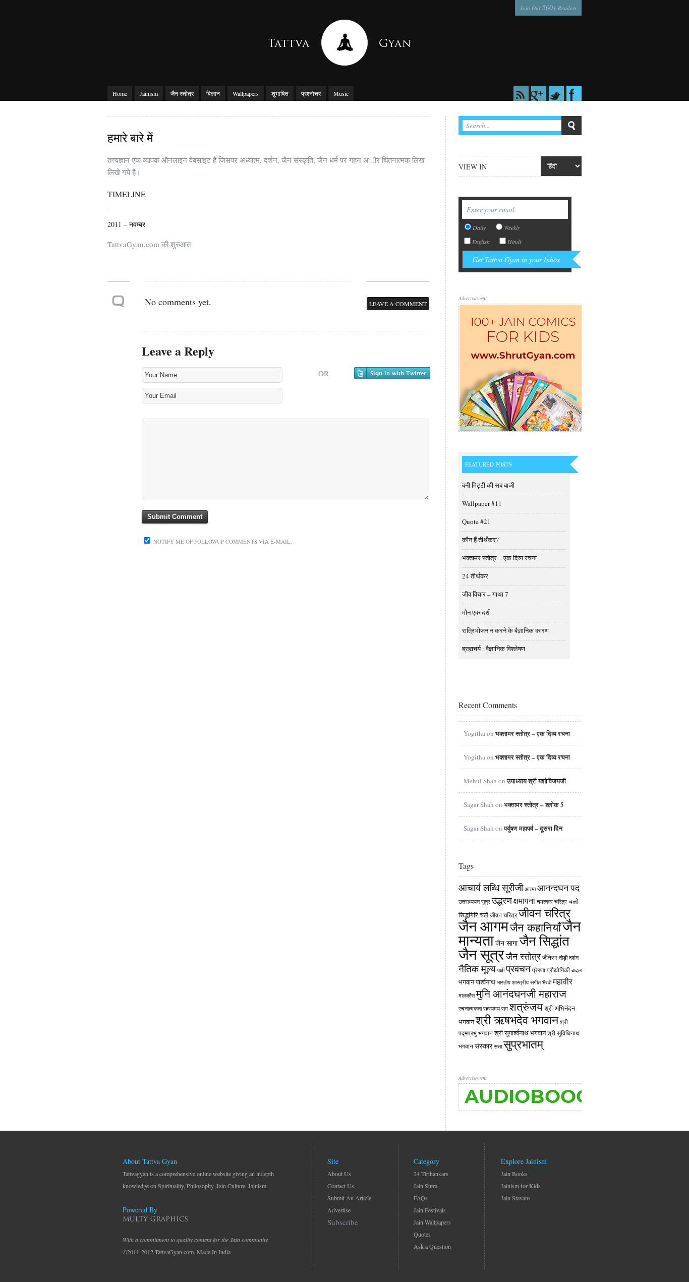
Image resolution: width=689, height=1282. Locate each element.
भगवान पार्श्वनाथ (476, 981)
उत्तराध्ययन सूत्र (474, 901)
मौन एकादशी (476, 612)
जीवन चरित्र (503, 915)
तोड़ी (563, 957)
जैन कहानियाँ (535, 927)
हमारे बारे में (130, 138)
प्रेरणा (538, 970)
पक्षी (500, 970)
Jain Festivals (430, 1210)
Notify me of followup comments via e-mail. (222, 541)
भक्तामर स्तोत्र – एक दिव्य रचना (499, 557)
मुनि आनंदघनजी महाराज (521, 993)
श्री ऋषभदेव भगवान (517, 1019)
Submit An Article (349, 1198)
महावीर (562, 981)
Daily (479, 227)
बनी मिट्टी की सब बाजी (488, 485)
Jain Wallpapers (432, 1222)
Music (341, 93)
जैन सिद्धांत (544, 940)
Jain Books (514, 1174)
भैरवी (546, 982)
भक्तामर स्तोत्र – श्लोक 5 (534, 804)
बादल (576, 970)
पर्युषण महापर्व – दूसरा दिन (533, 828)
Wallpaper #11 (482, 503)
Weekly (512, 227)
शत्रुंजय (526, 1007)
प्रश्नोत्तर (311, 93)
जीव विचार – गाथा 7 (485, 594)
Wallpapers (246, 93)
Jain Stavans (516, 1198)
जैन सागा (507, 943)
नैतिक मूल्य (477, 968)
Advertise (339, 1210)
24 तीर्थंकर (475, 575)
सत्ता (498, 1046)
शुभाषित (280, 93)
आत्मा (530, 889)
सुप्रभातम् (523, 1044)
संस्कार (483, 1046)
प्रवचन (518, 968)
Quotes (422, 1234)
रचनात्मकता (470, 1008)
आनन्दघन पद (558, 888)
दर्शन (574, 957)
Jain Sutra (425, 1186)
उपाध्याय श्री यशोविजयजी (536, 780)
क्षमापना (524, 900)
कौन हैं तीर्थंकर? (480, 539)
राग (504, 1008)
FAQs (421, 1198)
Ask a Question (432, 1246)
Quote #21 (476, 521)
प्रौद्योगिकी (558, 970)
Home (119, 93)
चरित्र (560, 901)
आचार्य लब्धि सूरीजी (490, 887)
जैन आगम (483, 926)
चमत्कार (545, 901)
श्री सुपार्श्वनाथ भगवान (520, 1032)
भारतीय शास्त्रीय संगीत (519, 982)
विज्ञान (213, 93)
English (481, 242)
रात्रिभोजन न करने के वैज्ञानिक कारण (505, 630)
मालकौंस (466, 995)
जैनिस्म (549, 957)
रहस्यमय (491, 1008)
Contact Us (340, 1186)
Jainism (149, 93)
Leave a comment (398, 304)
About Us (339, 1174)
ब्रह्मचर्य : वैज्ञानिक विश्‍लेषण (493, 648)
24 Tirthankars (431, 1174)
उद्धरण (502, 900)
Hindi (514, 242)
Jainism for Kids (521, 1186)
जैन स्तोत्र (182, 93)
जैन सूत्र (481, 954)
